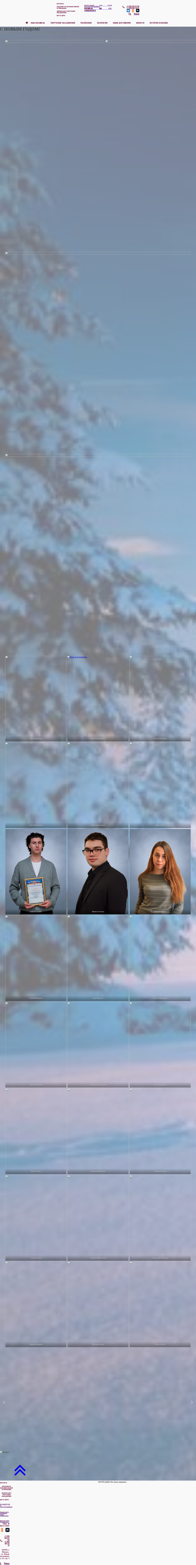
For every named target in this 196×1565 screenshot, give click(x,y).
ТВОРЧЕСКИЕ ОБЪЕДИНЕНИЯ (62, 23)
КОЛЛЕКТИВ (102, 23)
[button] (4, 1402)
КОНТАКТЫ (60, 4)
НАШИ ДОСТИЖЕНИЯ (122, 23)
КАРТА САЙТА (61, 16)
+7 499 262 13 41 (133, 8)
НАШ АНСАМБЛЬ (38, 23)
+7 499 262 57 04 (132, 6)
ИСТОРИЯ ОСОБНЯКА (159, 23)
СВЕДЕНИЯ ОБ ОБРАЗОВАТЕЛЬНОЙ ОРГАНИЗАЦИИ (68, 7)
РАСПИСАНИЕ (86, 23)
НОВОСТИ (140, 23)
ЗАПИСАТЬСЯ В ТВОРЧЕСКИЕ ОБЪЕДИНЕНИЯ (66, 12)
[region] (98, 1406)
